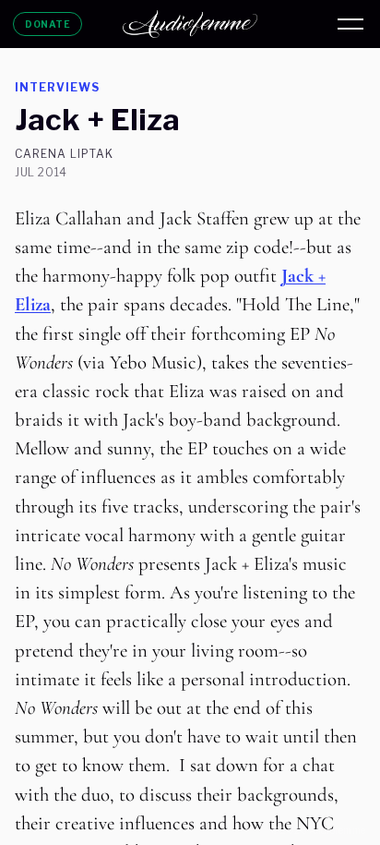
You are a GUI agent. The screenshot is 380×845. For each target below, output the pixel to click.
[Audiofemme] (190, 24)
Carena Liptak (64, 154)
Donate (47, 24)
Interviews (57, 87)
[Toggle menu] (350, 24)
